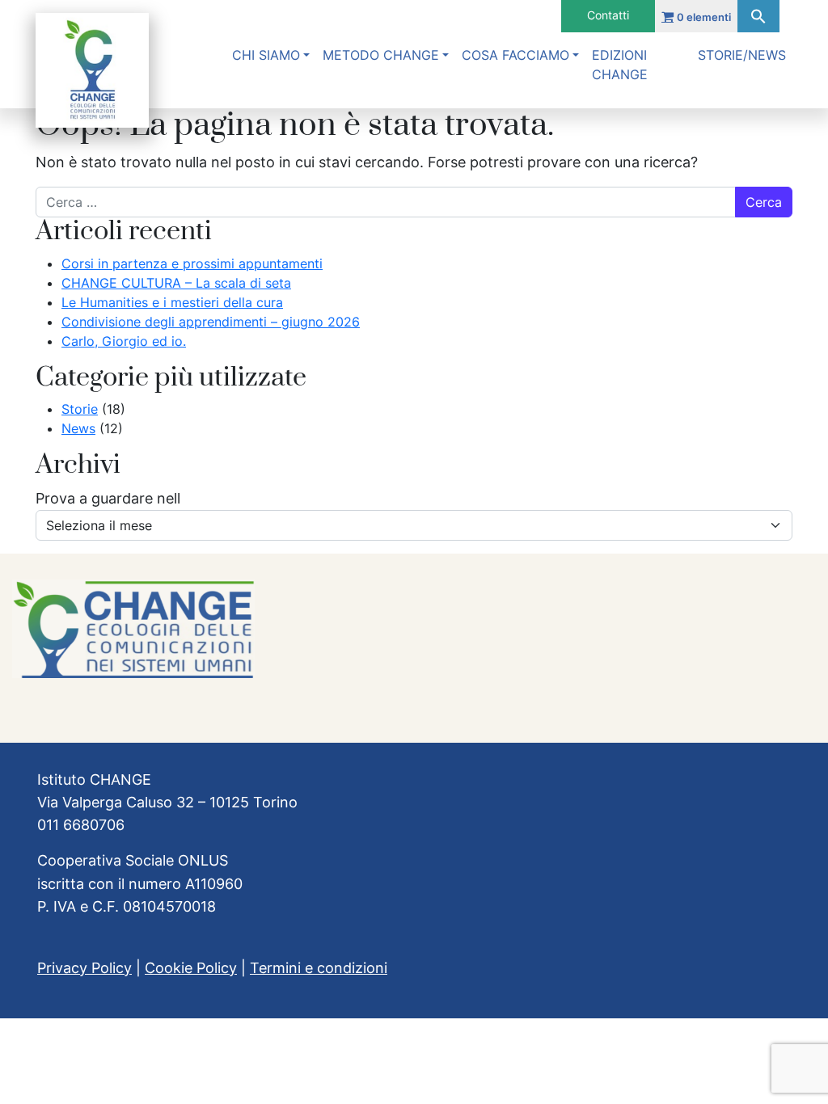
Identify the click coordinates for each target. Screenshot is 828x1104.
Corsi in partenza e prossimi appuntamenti (192, 263)
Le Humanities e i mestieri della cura (172, 302)
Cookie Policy (191, 967)
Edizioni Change (620, 64)
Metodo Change (381, 55)
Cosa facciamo (515, 55)
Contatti (608, 15)
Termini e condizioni (318, 967)
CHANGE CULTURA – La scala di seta (176, 283)
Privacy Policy (84, 967)
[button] (758, 16)
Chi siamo (266, 55)
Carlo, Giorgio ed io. (123, 341)
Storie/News (742, 55)
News (78, 428)
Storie (79, 409)
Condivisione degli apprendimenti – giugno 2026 (210, 322)
